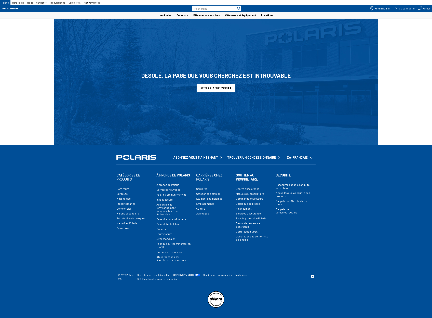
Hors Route (18, 2)
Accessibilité (225, 274)
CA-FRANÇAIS (297, 157)
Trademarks (241, 274)
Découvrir (182, 15)
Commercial (75, 2)
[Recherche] (238, 8)
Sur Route (41, 2)
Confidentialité (161, 274)
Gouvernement (92, 2)
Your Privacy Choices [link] (183, 274)
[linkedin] (312, 276)
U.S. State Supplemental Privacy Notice (157, 278)
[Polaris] (10, 8)
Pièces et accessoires (206, 15)
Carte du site (144, 274)
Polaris (5, 2)
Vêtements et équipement (240, 15)
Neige (30, 2)
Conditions (209, 274)
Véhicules (165, 15)
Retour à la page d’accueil (216, 88)
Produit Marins (57, 2)
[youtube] (276, 276)
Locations (267, 15)
